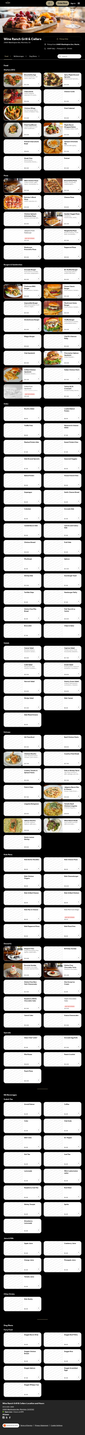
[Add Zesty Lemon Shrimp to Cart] (38, 846)
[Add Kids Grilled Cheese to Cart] (38, 902)
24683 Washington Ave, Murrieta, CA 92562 (18, 1409)
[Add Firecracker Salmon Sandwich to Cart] (78, 362)
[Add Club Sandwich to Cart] (38, 362)
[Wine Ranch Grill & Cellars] (7, 2)
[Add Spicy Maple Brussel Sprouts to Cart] (78, 84)
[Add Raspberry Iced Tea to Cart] (38, 1196)
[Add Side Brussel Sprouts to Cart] (38, 468)
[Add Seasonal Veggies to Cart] (78, 468)
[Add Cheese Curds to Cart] (78, 100)
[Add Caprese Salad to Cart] (78, 657)
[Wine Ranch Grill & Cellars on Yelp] (6, 1418)
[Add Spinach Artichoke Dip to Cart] (78, 150)
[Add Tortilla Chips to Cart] (38, 601)
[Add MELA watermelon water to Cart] (78, 1180)
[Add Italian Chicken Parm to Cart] (78, 378)
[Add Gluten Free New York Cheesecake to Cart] (38, 991)
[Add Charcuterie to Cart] (38, 100)
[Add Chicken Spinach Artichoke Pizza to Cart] (38, 223)
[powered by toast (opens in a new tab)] (10, 1425)
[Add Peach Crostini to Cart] (78, 1063)
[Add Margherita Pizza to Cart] (78, 239)
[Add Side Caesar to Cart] (78, 707)
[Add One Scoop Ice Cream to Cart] (78, 991)
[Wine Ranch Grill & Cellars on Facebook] (9, 1418)
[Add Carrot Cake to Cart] (38, 1024)
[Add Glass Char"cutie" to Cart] (38, 1046)
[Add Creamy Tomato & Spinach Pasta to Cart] (38, 779)
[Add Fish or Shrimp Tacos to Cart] (78, 779)
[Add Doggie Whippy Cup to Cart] (38, 1393)
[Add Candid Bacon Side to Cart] (38, 534)
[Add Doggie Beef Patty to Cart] (78, 1343)
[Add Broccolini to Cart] (38, 634)
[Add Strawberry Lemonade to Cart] (38, 1230)
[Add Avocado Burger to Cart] (38, 278)
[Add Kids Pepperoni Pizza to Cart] (38, 935)
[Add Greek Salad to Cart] (78, 673)
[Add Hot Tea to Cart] (38, 1163)
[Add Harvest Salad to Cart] (38, 690)
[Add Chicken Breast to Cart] (38, 551)
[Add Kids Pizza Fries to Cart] (78, 935)
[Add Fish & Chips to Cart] (38, 796)
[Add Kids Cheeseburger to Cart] (78, 885)
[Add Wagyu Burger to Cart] (38, 345)
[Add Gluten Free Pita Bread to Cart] (38, 618)
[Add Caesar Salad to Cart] (38, 657)
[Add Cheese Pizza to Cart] (78, 206)
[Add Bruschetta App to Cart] (38, 84)
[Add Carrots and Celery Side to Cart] (78, 534)
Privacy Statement (41, 1425)
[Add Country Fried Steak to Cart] (78, 762)
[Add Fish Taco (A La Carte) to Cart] (78, 618)
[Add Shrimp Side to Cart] (38, 584)
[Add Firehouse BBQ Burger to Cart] (38, 295)
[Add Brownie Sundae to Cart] (38, 974)
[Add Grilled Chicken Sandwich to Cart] (38, 378)
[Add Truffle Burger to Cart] (78, 328)
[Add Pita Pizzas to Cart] (38, 1063)
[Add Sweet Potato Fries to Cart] (78, 451)
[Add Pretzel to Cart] (78, 167)
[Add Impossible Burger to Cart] (38, 312)
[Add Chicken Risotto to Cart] (38, 762)
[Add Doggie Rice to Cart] (78, 1360)
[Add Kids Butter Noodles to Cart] (38, 868)
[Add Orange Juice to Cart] (38, 1269)
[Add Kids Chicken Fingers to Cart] (38, 885)
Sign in (73, 3)
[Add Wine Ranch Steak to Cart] (78, 829)
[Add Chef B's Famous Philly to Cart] (78, 345)
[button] (8, 56)
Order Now (62, 3)
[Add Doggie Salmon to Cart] (38, 1377)
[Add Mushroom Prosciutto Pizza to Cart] (38, 256)
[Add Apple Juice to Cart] (38, 1252)
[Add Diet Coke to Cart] (38, 1146)
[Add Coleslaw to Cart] (38, 518)
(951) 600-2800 (8, 1407)
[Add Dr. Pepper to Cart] (78, 1146)
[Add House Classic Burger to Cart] (78, 295)
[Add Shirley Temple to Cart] (38, 1213)
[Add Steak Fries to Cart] (38, 167)
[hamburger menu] (79, 3)
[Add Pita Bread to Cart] (38, 568)
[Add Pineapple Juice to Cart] (78, 1269)
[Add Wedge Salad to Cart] (38, 707)
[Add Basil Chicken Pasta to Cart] (78, 746)
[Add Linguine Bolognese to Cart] (38, 813)
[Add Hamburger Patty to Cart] (78, 601)
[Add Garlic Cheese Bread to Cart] (78, 501)
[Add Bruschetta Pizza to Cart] (78, 189)
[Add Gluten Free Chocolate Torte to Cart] (78, 974)
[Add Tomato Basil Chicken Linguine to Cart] (78, 813)
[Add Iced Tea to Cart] (78, 1163)
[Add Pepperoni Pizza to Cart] (78, 256)
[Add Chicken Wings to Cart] (38, 117)
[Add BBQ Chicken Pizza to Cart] (38, 189)
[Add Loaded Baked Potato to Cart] (78, 417)
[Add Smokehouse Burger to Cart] (38, 328)
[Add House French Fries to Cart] (78, 484)
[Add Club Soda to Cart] (78, 1130)
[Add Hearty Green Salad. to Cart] (78, 690)
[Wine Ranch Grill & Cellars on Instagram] (3, 1418)
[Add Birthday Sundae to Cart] (78, 957)
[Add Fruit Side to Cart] (78, 551)
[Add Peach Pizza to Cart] (38, 1080)
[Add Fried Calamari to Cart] (78, 117)
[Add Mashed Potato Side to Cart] (38, 451)
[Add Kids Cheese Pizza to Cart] (78, 868)
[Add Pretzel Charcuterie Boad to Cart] (38, 150)
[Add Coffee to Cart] (78, 1113)
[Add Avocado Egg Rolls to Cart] (78, 1046)
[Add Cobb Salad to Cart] (38, 673)
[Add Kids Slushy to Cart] (38, 1308)
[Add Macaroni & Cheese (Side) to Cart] (78, 434)
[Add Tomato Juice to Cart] (38, 1285)
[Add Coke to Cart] (38, 1130)
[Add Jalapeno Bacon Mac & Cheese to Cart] (78, 796)
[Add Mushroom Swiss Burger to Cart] (78, 312)
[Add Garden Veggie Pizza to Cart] (78, 223)
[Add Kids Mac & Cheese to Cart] (38, 918)
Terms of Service (26, 1425)
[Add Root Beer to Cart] (78, 1196)
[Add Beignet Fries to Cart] (38, 957)
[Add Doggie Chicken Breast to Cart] (38, 1360)
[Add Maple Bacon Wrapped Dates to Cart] (78, 134)
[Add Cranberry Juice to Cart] (78, 1252)
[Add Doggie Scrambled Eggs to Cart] (78, 1377)
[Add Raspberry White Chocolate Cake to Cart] (38, 1007)
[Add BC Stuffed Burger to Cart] (78, 278)
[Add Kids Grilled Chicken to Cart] (78, 902)
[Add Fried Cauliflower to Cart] (38, 134)
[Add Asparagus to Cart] (38, 501)
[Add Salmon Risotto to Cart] (38, 829)
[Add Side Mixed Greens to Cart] (38, 723)
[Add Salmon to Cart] (78, 568)
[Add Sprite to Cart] (78, 1213)
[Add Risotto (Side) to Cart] (38, 417)
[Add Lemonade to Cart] (38, 1180)
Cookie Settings (57, 1425)
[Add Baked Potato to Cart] (38, 484)
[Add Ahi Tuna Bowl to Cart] (38, 746)
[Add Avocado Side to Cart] (78, 518)
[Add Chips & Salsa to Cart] (78, 634)
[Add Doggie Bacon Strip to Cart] (38, 1343)
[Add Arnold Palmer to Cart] (38, 1113)
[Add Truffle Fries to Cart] (38, 434)
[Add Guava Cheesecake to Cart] (78, 1024)
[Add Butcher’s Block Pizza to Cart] (38, 206)
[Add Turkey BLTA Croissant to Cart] (78, 395)
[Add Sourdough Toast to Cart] (78, 584)
